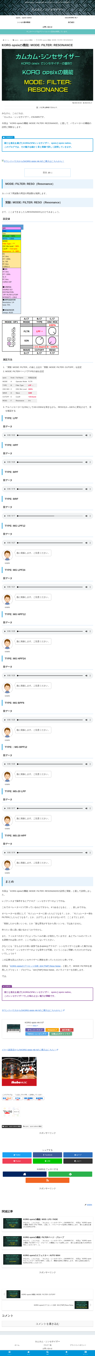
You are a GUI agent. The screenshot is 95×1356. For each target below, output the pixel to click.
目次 (45, 172)
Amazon (51, 1030)
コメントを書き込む (47, 1323)
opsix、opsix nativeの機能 (12, 1126)
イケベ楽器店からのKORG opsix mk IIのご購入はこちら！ (29, 1050)
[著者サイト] (25, 1174)
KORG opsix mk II (33, 1022)
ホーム (17, 1345)
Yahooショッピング (35, 1034)
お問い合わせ (47, 1348)
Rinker (35, 1025)
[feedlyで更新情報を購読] (70, 1174)
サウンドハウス (33, 1030)
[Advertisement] (47, 1140)
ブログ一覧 (47, 1345)
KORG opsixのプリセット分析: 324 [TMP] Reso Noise (35, 966)
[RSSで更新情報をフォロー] (47, 1180)
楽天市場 (66, 1030)
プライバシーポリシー (78, 1345)
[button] (88, 650)
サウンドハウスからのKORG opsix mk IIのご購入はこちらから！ (32, 1010)
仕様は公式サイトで (59, 1034)
